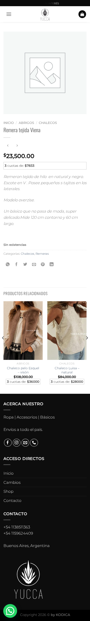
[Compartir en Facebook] (17, 264)
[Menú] (9, 14)
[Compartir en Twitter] (25, 264)
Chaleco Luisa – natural (67, 370)
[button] (10, 611)
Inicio (8, 123)
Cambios (12, 482)
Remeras (42, 253)
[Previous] (3, 347)
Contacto (12, 500)
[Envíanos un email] (25, 443)
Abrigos (26, 123)
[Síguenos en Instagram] (17, 443)
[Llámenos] (34, 443)
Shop (8, 491)
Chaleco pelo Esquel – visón (23, 370)
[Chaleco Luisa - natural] (67, 330)
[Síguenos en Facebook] (8, 443)
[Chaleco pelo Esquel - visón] (23, 330)
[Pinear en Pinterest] (43, 264)
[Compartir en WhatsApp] (8, 264)
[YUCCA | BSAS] (45, 14)
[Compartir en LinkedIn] (52, 264)
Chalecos (48, 123)
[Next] (86, 347)
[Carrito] (82, 14)
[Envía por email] (34, 264)
